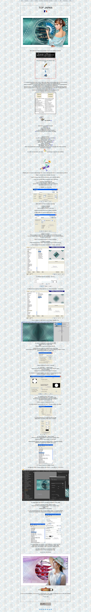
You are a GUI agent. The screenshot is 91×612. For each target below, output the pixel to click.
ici (53, 88)
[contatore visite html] (45, 609)
